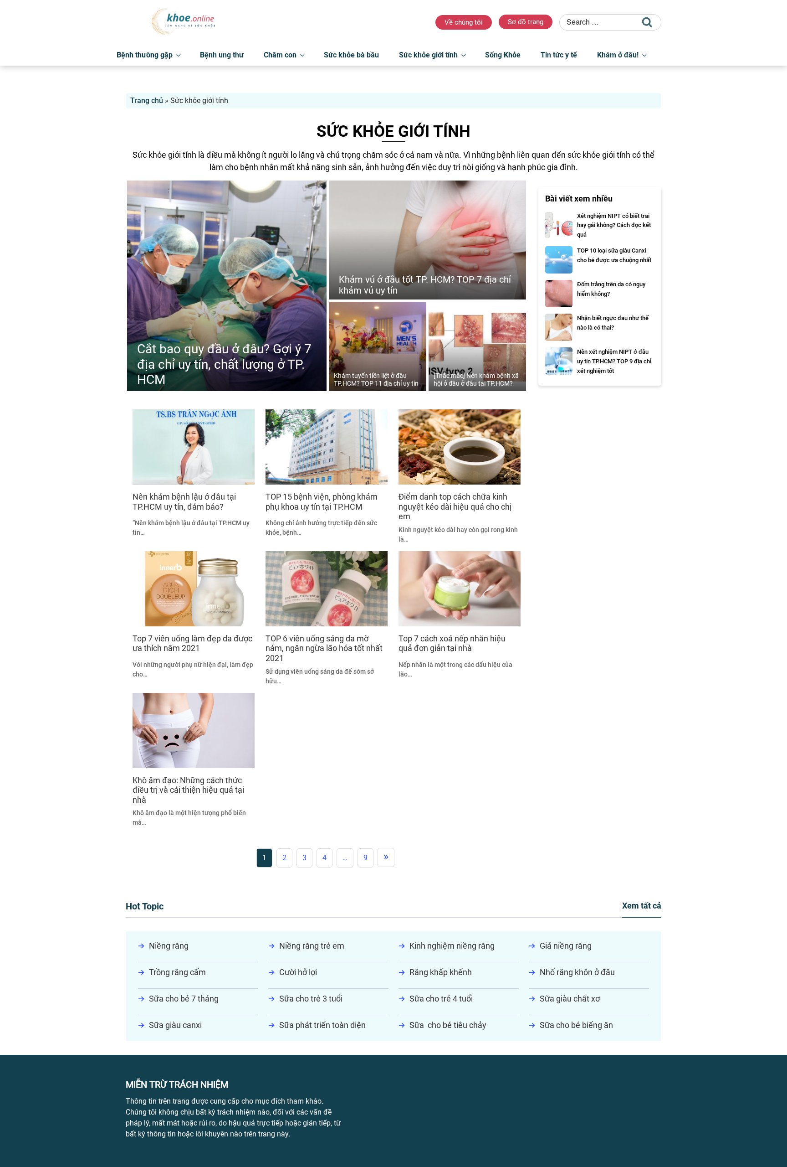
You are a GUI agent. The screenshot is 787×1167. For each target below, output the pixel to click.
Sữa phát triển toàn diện (322, 1025)
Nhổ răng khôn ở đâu (577, 972)
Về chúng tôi (464, 22)
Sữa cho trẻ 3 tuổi (310, 998)
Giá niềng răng (566, 945)
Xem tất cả (641, 905)
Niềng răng (169, 945)
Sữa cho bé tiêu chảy (447, 1025)
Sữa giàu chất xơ (570, 998)
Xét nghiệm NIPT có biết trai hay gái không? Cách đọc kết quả (614, 225)
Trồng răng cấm (177, 972)
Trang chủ (146, 100)
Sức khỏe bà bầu (351, 55)
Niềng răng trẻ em (311, 945)
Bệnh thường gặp (145, 55)
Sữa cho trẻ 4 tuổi (441, 998)
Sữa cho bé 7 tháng (184, 998)
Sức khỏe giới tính (428, 55)
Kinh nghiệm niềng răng (452, 945)
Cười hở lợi (298, 972)
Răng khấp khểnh (440, 972)
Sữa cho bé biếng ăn (576, 1025)
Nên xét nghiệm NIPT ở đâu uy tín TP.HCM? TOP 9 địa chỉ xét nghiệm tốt (614, 361)
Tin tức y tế (559, 55)
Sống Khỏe (503, 55)
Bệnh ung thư (222, 55)
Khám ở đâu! (618, 55)
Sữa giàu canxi (175, 1025)
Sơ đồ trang (525, 22)
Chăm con (280, 55)
